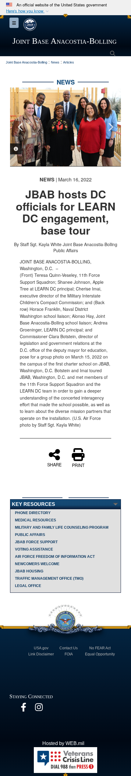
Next (110, 127)
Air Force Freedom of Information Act (55, 557)
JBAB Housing (29, 571)
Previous (21, 127)
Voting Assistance (34, 549)
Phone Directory (33, 513)
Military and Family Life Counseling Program (61, 527)
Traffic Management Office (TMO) (49, 578)
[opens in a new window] (23, 708)
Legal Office (28, 586)
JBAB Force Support (36, 542)
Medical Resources (35, 520)
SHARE (54, 464)
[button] (28, 11)
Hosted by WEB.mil (63, 743)
